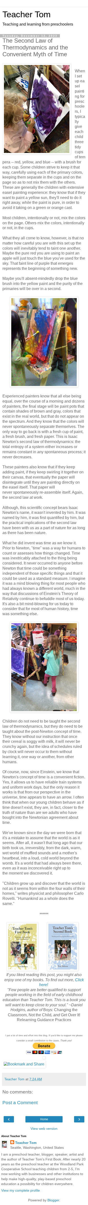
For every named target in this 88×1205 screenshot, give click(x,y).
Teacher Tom (26, 14)
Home (44, 1119)
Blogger (53, 1200)
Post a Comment (20, 1102)
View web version (44, 1128)
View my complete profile (20, 1190)
